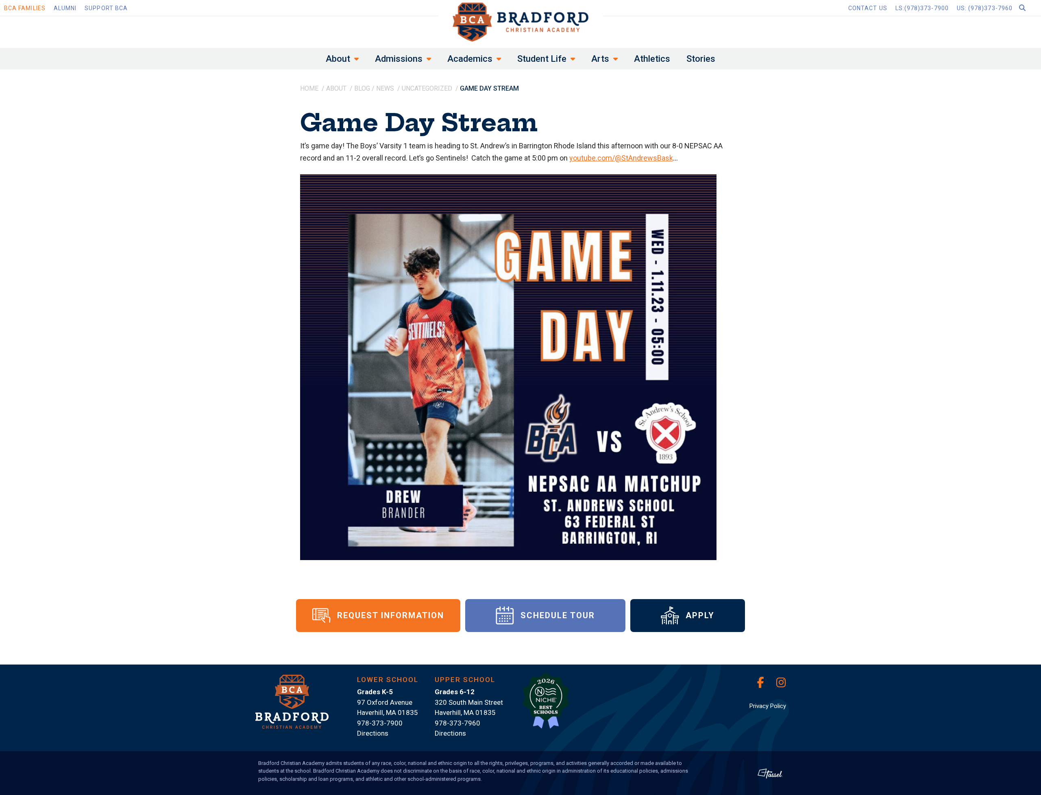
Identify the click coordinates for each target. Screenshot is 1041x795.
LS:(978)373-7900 (922, 8)
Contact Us (867, 8)
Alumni (65, 8)
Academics (469, 59)
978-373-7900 (380, 723)
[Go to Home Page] (521, 22)
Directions (372, 733)
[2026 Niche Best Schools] (545, 705)
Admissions (398, 59)
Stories (700, 59)
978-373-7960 (457, 723)
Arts (600, 59)
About (338, 59)
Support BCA (106, 8)
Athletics (652, 59)
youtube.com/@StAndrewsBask (621, 158)
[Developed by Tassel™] (770, 773)
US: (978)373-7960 (985, 8)
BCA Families (25, 8)
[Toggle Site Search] (1029, 8)
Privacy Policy (767, 706)
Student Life (541, 59)
